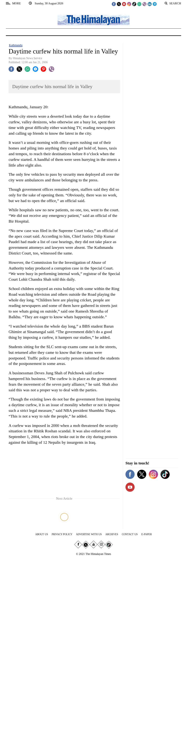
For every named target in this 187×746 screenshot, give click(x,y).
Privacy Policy (62, 534)
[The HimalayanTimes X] (119, 4)
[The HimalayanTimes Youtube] (124, 4)
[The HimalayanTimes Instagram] (129, 4)
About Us (41, 534)
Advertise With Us (89, 534)
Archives (111, 534)
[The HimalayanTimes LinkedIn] (150, 4)
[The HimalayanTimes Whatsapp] (139, 4)
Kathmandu (15, 45)
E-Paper (146, 534)
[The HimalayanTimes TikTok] (134, 4)
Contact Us (130, 534)
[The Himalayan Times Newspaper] (93, 19)
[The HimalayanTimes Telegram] (155, 4)
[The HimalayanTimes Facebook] (114, 4)
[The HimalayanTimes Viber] (144, 4)
